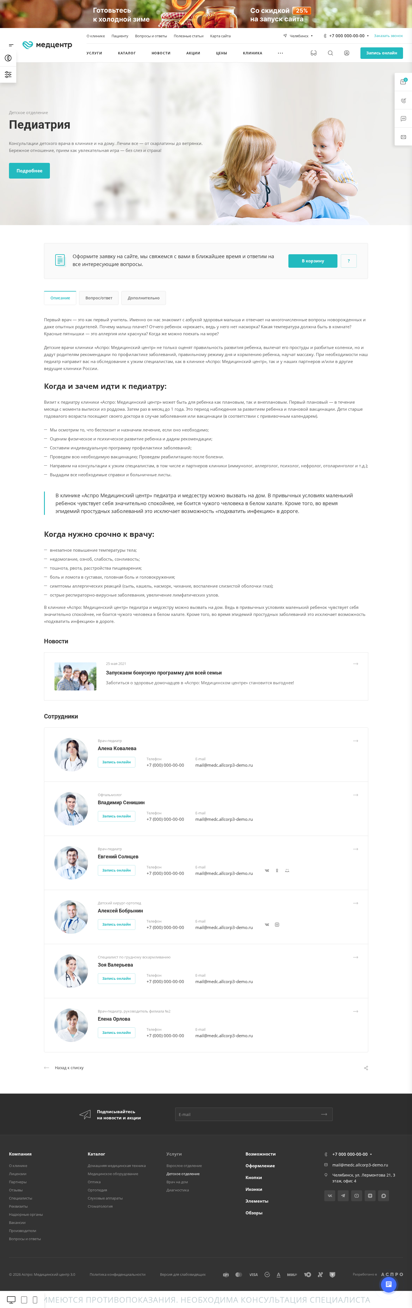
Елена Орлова (114, 1019)
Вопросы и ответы (25, 1238)
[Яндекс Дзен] (370, 1195)
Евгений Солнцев (118, 856)
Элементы (257, 1201)
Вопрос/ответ (98, 298)
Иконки (254, 1189)
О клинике (18, 1165)
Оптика (94, 1181)
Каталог (96, 1154)
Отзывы (16, 1190)
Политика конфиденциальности (117, 1274)
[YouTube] (356, 1195)
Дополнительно (144, 298)
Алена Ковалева (117, 748)
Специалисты (20, 1198)
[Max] (383, 1195)
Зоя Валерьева (115, 965)
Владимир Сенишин (121, 802)
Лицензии (17, 1173)
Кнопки (254, 1177)
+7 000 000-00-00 (347, 35)
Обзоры (254, 1212)
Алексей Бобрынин (120, 911)
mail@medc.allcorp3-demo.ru (224, 765)
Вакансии (17, 1222)
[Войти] (346, 53)
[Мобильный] (35, 1300)
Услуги (174, 1154)
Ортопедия (97, 1190)
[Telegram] (343, 1195)
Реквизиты (18, 1206)
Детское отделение (183, 1173)
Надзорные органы (26, 1214)
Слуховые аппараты (105, 1198)
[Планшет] (24, 1300)
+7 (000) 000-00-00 (165, 765)
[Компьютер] (11, 1300)
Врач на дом (177, 1181)
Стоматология (100, 1206)
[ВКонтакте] (329, 1195)
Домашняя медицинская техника (117, 1165)
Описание (60, 298)
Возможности (261, 1154)
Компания (20, 1154)
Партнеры (18, 1181)
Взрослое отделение (184, 1165)
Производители (22, 1230)
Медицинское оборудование (113, 1173)
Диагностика (177, 1190)
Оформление (260, 1165)
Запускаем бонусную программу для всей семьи (164, 673)
